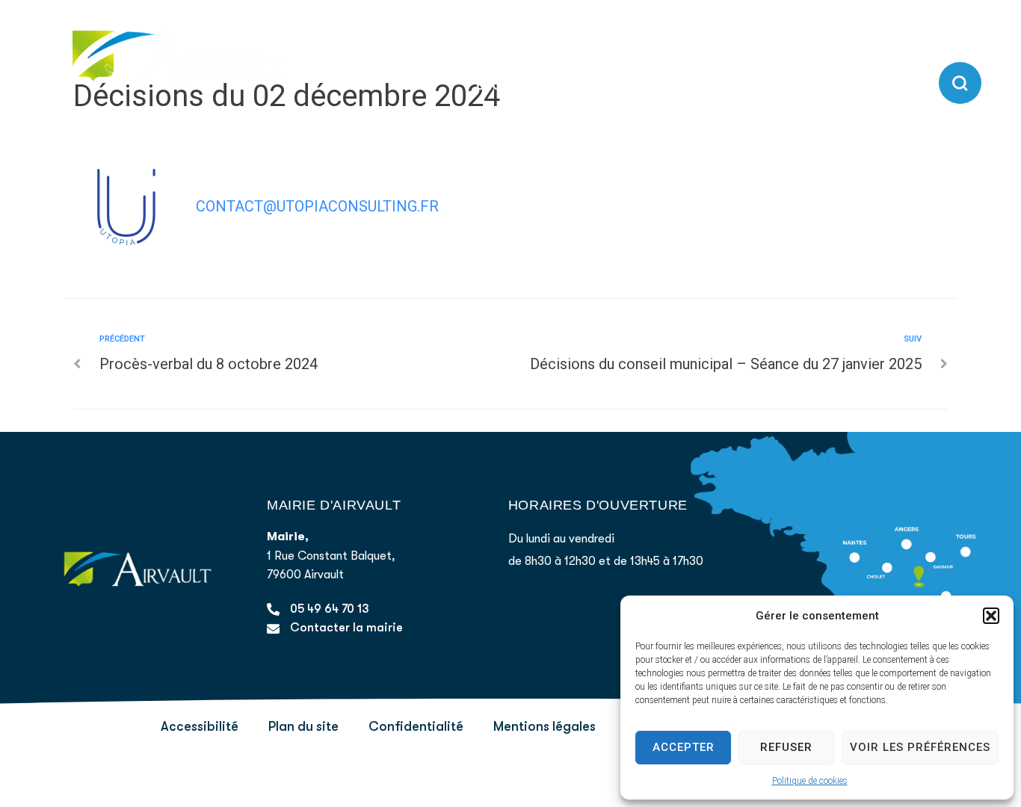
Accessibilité (199, 726)
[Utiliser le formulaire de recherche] (960, 83)
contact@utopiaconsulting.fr (317, 206)
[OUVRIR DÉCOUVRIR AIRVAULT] (619, 85)
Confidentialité (415, 726)
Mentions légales (544, 726)
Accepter (684, 747)
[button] (991, 615)
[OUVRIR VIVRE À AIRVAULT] (920, 85)
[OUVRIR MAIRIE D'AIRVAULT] (773, 85)
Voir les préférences (920, 747)
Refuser (786, 747)
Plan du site (303, 726)
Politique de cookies (810, 781)
